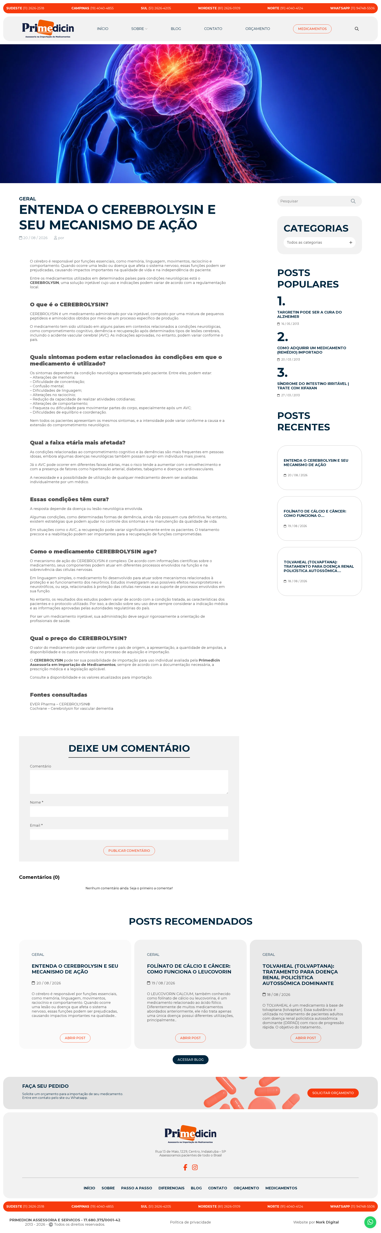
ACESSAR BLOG (191, 1060)
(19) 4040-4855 (92, 8)
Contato (213, 29)
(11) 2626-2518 (25, 8)
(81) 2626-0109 (219, 8)
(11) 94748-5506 (352, 8)
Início (102, 29)
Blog (176, 29)
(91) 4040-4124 (285, 8)
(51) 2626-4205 (156, 8)
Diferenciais (172, 1188)
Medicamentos (312, 29)
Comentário (40, 766)
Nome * (36, 802)
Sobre (108, 1188)
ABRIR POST (75, 1038)
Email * (36, 825)
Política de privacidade (190, 1222)
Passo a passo (136, 1188)
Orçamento (257, 29)
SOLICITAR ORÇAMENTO (333, 1093)
